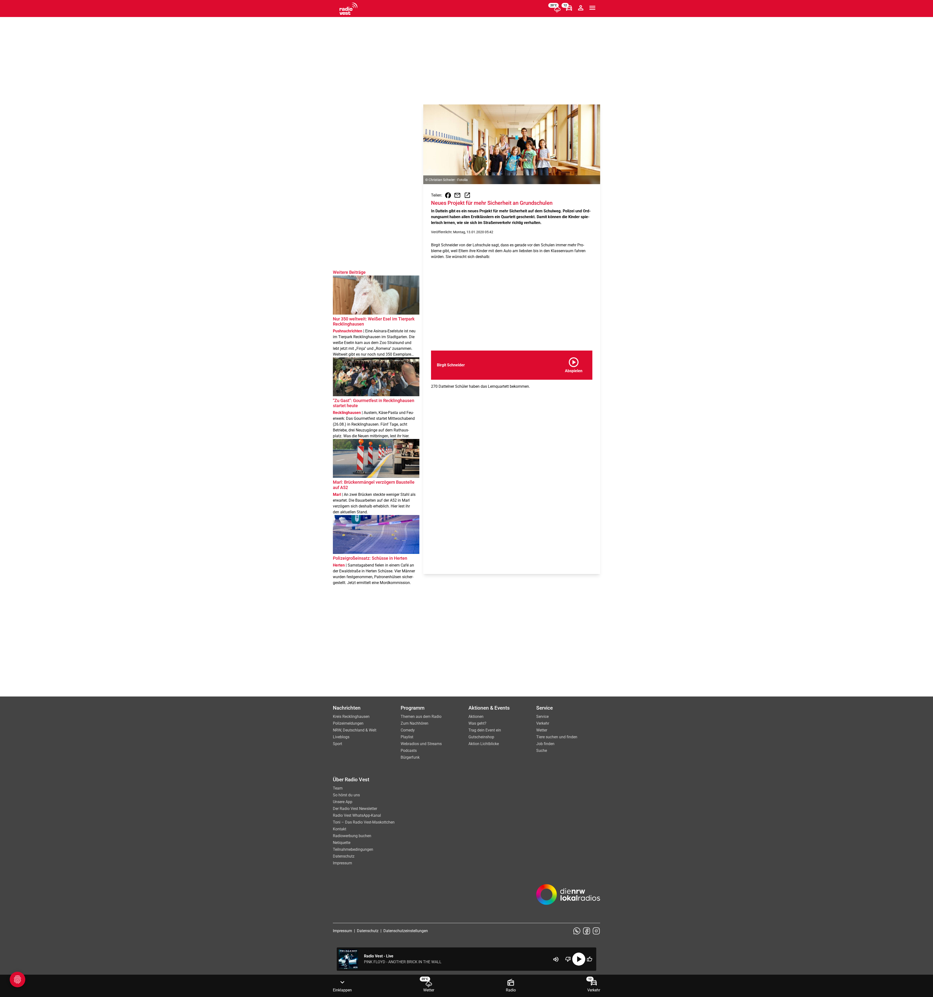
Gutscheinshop (481, 737)
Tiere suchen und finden (556, 737)
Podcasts (409, 750)
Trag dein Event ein (484, 730)
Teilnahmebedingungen (353, 849)
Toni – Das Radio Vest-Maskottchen (364, 822)
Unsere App (342, 801)
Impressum (342, 863)
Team (338, 788)
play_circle (579, 959)
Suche (541, 750)
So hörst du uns (346, 795)
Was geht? (477, 723)
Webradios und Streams (421, 743)
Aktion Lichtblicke (483, 743)
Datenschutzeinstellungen (405, 930)
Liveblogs (341, 737)
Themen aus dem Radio (421, 716)
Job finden (545, 743)
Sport (337, 743)
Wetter (541, 730)
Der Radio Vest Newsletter (355, 808)
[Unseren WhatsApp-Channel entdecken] (577, 931)
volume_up (556, 959)
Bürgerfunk (410, 757)
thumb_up (589, 959)
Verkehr (542, 723)
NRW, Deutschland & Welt (354, 730)
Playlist (407, 737)
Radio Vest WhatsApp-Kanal (357, 815)
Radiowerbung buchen (352, 836)
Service (542, 716)
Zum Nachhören (414, 723)
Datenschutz (343, 856)
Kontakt (339, 829)
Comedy (408, 730)
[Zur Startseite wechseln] (348, 9)
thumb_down (568, 959)
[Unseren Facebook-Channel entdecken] (586, 931)
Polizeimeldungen (348, 723)
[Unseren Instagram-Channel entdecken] (596, 931)
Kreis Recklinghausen (351, 716)
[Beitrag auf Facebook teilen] (448, 195)
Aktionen (476, 716)
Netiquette (341, 842)
